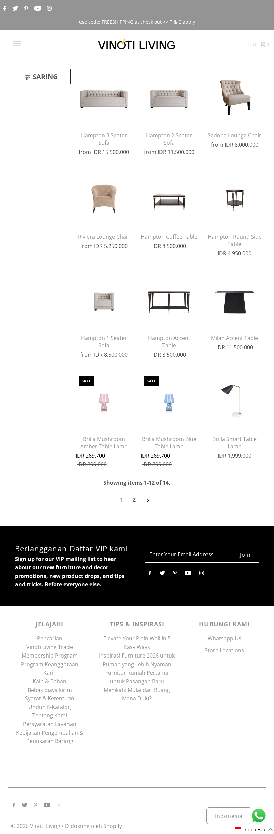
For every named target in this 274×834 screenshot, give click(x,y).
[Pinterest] (25, 8)
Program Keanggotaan (49, 664)
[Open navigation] (31, 43)
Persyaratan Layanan (49, 724)
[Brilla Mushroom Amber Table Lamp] (104, 400)
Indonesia (229, 816)
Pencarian (49, 638)
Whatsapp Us (224, 638)
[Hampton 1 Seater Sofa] (104, 299)
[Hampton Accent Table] (169, 299)
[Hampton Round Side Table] (234, 198)
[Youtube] (37, 8)
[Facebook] (4, 8)
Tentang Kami (49, 715)
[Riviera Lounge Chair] (104, 198)
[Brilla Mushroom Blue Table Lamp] (169, 400)
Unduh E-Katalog (49, 707)
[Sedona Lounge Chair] (234, 97)
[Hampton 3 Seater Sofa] (104, 97)
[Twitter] (14, 8)
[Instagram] (48, 8)
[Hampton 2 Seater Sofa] (169, 97)
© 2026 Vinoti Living (36, 826)
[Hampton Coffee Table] (169, 198)
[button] (254, 829)
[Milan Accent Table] (234, 299)
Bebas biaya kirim (50, 690)
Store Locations (224, 650)
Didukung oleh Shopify (93, 826)
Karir (49, 672)
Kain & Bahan (49, 681)
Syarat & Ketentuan (49, 698)
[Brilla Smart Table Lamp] (234, 400)
